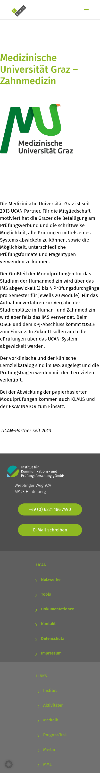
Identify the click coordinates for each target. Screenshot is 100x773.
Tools (46, 594)
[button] (8, 764)
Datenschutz (52, 638)
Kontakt (48, 623)
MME (47, 764)
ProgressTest (55, 734)
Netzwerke (50, 579)
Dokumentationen (58, 609)
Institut (50, 690)
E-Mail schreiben (50, 530)
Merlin (49, 749)
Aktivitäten (53, 705)
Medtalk (50, 720)
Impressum (51, 653)
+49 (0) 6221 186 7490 (50, 509)
